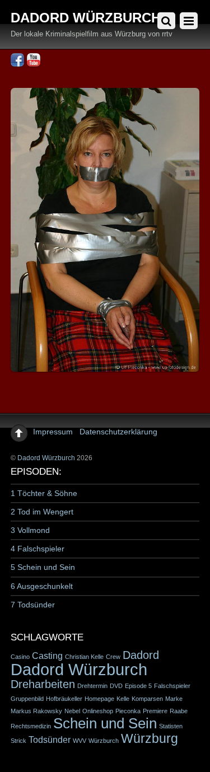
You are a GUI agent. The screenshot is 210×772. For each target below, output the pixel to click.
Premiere (155, 711)
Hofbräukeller (64, 698)
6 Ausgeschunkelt (42, 586)
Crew (113, 656)
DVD (116, 685)
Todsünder (50, 739)
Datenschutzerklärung (118, 431)
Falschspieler (172, 685)
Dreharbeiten (43, 684)
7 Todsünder (33, 604)
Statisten (171, 726)
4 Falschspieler (37, 548)
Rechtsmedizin (31, 726)
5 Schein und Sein (43, 567)
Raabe (179, 711)
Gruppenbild (27, 698)
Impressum (53, 431)
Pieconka (128, 711)
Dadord (141, 655)
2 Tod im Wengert (42, 511)
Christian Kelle (84, 656)
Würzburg (149, 738)
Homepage (99, 698)
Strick (18, 740)
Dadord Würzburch (46, 458)
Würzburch (103, 740)
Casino (20, 656)
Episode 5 (138, 685)
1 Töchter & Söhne (44, 493)
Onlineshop (97, 711)
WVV (79, 740)
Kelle (122, 698)
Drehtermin (92, 685)
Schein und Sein (105, 723)
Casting (47, 656)
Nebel (72, 711)
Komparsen (147, 698)
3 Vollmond (30, 530)
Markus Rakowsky (36, 711)
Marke (174, 698)
